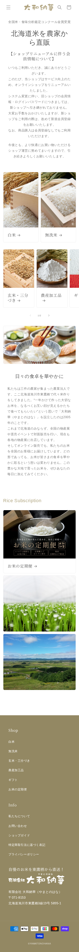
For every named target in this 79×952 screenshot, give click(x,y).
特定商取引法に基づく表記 (26, 845)
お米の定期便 (20, 565)
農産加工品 (51, 295)
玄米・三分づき (18, 298)
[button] (8, 7)
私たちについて (19, 816)
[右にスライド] (49, 315)
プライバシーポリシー (23, 854)
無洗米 (51, 234)
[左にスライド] (30, 315)
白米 (12, 234)
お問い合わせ (17, 826)
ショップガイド (19, 835)
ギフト (13, 780)
